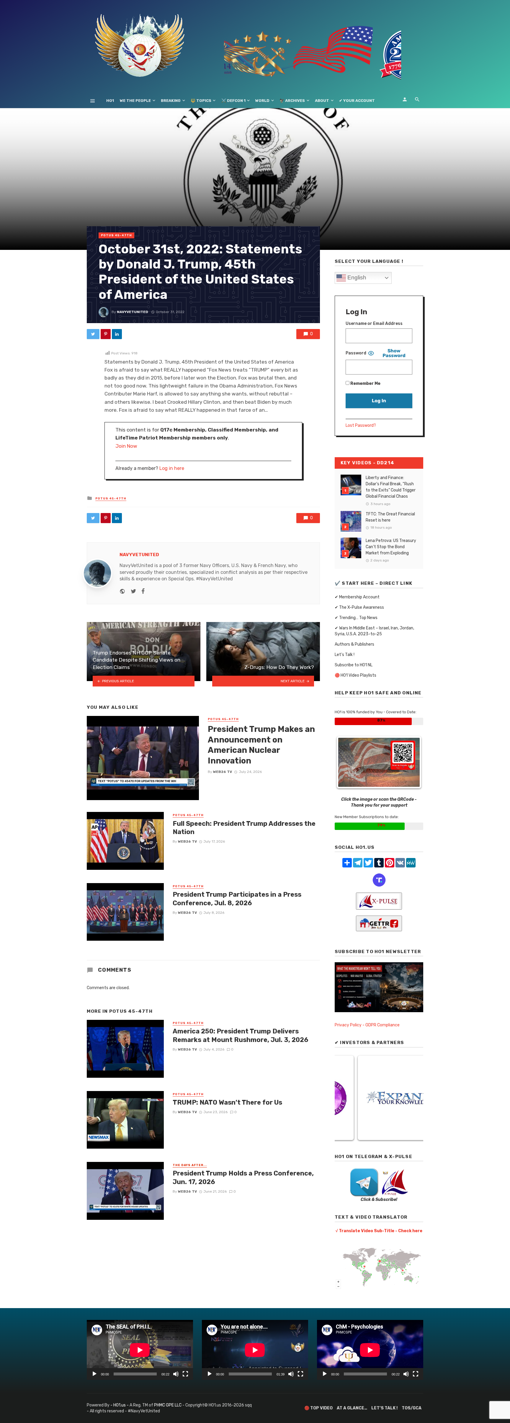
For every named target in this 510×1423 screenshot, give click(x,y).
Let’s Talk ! (344, 654)
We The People (135, 100)
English (356, 277)
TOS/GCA (411, 1408)
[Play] (94, 1374)
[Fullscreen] (185, 1374)
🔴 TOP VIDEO (318, 1408)
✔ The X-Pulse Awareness (359, 607)
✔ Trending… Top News (356, 617)
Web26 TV (222, 772)
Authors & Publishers (354, 644)
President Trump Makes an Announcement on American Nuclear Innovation (261, 745)
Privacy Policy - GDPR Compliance (367, 1025)
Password (356, 353)
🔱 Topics (201, 100)
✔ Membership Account (357, 597)
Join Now (126, 446)
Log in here (171, 468)
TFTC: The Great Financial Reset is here (390, 517)
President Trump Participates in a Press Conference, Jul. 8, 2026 (237, 898)
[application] (140, 1350)
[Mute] (176, 1374)
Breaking (171, 100)
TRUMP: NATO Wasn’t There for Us (227, 1102)
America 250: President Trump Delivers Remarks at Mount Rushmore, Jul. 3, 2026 (240, 1035)
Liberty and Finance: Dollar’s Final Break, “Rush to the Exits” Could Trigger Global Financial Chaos (391, 487)
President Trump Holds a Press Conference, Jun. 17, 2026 (243, 1177)
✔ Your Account (357, 100)
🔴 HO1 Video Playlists (355, 675)
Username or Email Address (374, 323)
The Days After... (190, 1165)
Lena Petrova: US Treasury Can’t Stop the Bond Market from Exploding (391, 547)
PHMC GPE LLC (168, 1405)
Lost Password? (361, 425)
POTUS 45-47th (116, 235)
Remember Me (364, 383)
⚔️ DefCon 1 (233, 100)
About (322, 100)
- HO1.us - (120, 1405)
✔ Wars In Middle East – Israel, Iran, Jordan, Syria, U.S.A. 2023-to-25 (374, 631)
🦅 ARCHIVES (292, 100)
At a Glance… (352, 1408)
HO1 (110, 100)
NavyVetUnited (132, 312)
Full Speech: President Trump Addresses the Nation (244, 828)
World (262, 100)
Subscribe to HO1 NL (353, 664)
